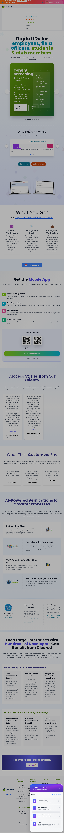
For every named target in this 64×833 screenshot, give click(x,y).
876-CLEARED (57, 794)
